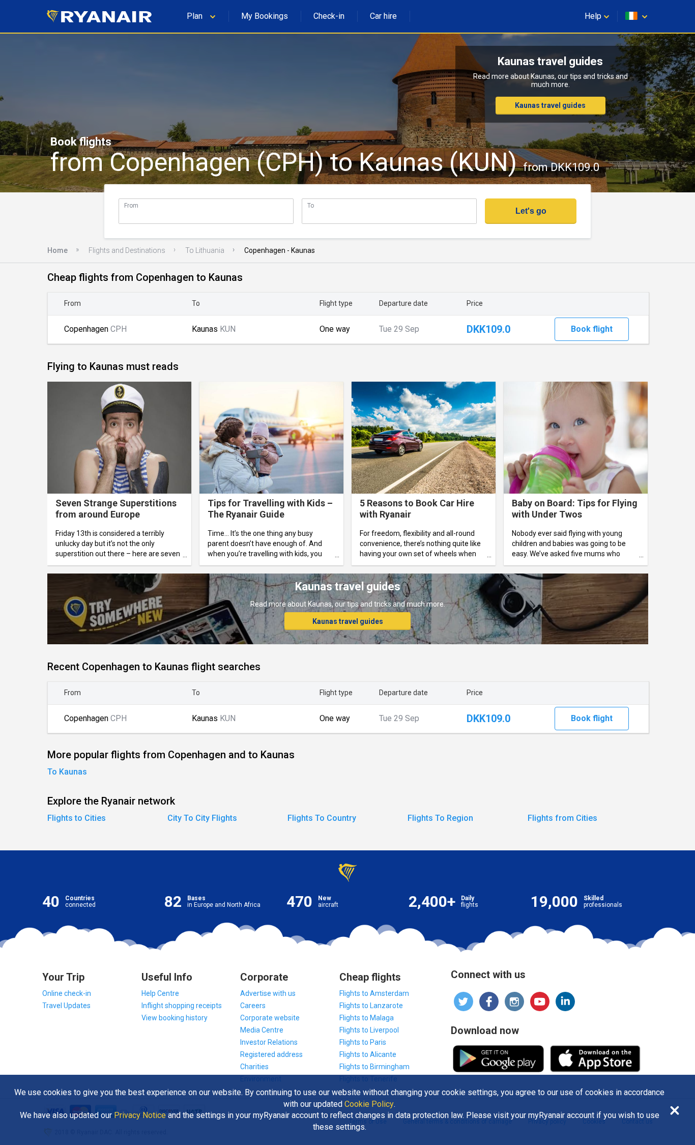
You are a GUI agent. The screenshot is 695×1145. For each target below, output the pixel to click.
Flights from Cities (562, 818)
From (131, 205)
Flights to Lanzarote (371, 1005)
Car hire (383, 16)
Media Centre (261, 1030)
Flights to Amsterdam (374, 993)
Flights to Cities (76, 818)
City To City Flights (202, 818)
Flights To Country (321, 818)
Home (57, 250)
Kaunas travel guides (550, 105)
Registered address (271, 1054)
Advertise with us (268, 993)
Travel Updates (66, 1005)
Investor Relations (269, 1042)
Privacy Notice (140, 1115)
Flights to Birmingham (374, 1067)
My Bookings (264, 16)
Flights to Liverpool (369, 1030)
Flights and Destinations (127, 250)
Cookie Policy (369, 1104)
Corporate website (270, 1018)
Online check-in (66, 993)
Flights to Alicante (367, 1054)
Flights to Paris (362, 1042)
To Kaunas (67, 772)
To (310, 205)
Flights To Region (440, 818)
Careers (253, 1005)
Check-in (328, 16)
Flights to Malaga (366, 1018)
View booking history (174, 1018)
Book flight (592, 329)
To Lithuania (204, 250)
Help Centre (160, 993)
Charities (254, 1067)
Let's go (530, 211)
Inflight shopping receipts (181, 1005)
